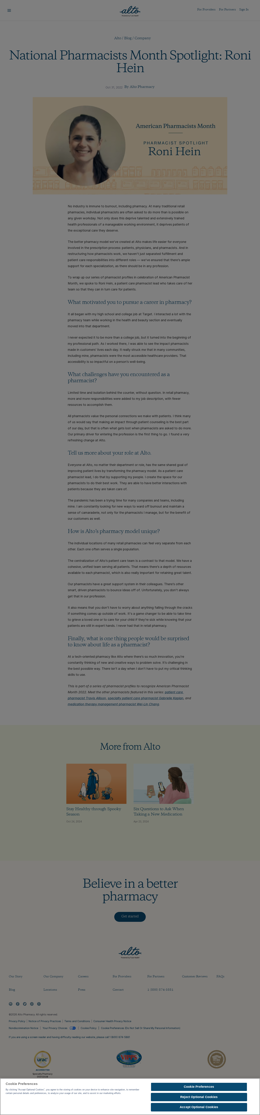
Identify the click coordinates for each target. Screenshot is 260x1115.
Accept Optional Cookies (199, 1107)
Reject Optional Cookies (199, 1097)
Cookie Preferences (199, 1086)
